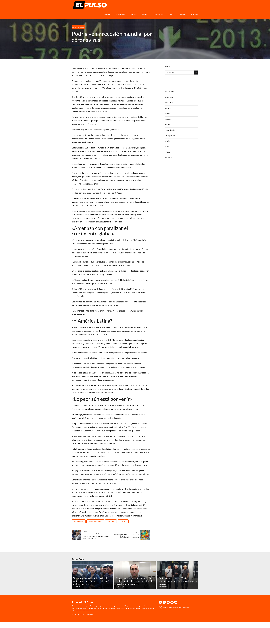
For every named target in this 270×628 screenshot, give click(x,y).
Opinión (183, 14)
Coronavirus (78, 521)
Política (144, 14)
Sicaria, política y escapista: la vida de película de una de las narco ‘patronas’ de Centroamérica (91, 581)
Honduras (107, 14)
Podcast (167, 147)
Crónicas (168, 108)
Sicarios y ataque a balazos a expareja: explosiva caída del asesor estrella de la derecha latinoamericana (134, 581)
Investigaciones (158, 14)
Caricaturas (169, 97)
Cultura (167, 114)
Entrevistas (168, 119)
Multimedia (194, 14)
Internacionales (78, 27)
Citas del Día (169, 103)
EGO (80, 51)
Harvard (123, 521)
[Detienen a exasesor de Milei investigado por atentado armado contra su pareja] (177, 575)
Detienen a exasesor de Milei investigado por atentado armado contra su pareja (178, 581)
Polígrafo (172, 14)
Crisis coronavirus (95, 521)
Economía (133, 14)
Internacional (120, 14)
